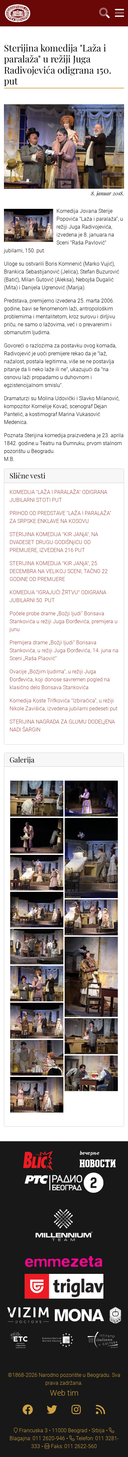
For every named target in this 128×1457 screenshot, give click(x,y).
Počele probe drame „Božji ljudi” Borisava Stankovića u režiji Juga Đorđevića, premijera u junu (63, 621)
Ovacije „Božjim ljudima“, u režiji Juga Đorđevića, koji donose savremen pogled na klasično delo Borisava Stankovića (60, 679)
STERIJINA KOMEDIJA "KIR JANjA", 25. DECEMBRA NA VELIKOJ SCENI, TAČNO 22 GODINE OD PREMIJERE (59, 571)
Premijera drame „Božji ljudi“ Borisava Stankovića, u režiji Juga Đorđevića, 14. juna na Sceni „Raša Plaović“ (64, 650)
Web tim (64, 1393)
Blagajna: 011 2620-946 (37, 1438)
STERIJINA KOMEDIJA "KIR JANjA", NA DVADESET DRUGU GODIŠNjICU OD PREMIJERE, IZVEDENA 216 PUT (54, 542)
